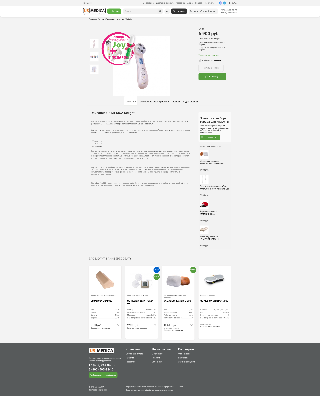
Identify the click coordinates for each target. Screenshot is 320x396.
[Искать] (160, 11)
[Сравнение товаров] (167, 11)
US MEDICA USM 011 (209, 238)
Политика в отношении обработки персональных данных (149, 390)
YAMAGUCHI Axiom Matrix (177, 301)
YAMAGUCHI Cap (208, 212)
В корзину (213, 76)
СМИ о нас (157, 362)
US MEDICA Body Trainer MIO (140, 302)
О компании (148, 3)
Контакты (209, 3)
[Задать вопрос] (118, 325)
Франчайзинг (184, 354)
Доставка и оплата (165, 3)
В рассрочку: (172, 328)
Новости (199, 3)
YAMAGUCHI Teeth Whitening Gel (214, 187)
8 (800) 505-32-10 (229, 12)
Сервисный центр (186, 362)
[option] (94, 44)
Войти (234, 3)
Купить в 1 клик (211, 68)
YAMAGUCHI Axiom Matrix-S (212, 162)
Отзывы (176, 101)
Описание (131, 101)
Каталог (116, 11)
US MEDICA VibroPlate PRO (214, 301)
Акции (190, 3)
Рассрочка (180, 3)
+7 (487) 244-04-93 (228, 10)
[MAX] (220, 3)
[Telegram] (224, 3)
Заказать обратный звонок (203, 11)
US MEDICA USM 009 (101, 301)
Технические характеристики (153, 101)
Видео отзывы (190, 101)
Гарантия (130, 358)
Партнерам (183, 358)
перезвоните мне (211, 137)
